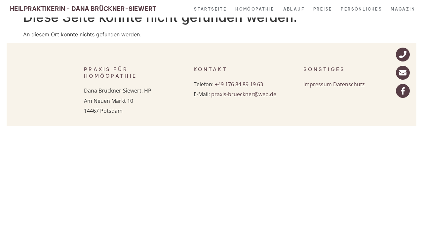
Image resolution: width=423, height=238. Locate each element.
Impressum (317, 84)
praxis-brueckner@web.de (243, 94)
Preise (322, 9)
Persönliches (361, 9)
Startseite (210, 9)
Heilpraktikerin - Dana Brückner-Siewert (83, 9)
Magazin (403, 9)
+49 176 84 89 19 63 (239, 84)
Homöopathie (254, 9)
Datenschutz (349, 84)
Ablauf (294, 9)
